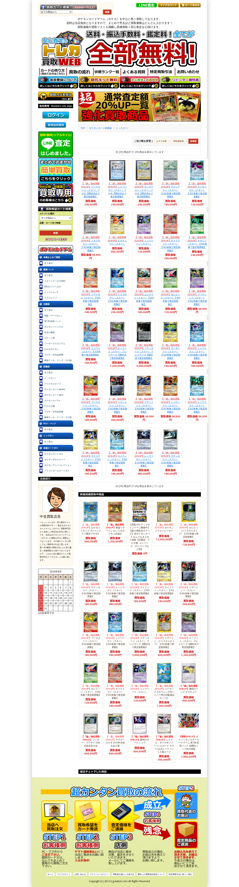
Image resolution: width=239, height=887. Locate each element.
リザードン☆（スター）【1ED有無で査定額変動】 (117, 405)
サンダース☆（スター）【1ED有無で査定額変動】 (170, 351)
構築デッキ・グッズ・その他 (58, 360)
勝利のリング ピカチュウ (188, 688)
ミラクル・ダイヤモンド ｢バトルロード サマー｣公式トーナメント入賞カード (164, 744)
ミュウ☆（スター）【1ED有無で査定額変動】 (91, 350)
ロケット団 (49, 337)
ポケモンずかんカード (54, 459)
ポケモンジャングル (53, 326)
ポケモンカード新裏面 (100, 128)
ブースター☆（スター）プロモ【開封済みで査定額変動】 (90, 190)
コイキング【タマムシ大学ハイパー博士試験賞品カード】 (164, 692)
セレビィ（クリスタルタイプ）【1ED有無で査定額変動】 (189, 530)
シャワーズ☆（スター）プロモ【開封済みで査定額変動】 (117, 190)
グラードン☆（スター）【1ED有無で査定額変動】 (144, 405)
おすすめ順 (161, 141)
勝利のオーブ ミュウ (139, 739)
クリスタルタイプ (52, 383)
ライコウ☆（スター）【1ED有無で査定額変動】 (91, 459)
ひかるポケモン (51, 349)
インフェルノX (51, 292)
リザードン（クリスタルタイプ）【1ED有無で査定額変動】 (164, 641)
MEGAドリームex (52, 286)
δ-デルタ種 (49, 406)
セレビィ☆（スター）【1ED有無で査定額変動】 (170, 297)
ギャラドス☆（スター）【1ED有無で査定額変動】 (170, 244)
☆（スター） (122, 128)
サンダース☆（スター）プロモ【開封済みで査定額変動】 (143, 190)
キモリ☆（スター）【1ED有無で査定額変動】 (197, 242)
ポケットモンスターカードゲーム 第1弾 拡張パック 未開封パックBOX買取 (188, 742)
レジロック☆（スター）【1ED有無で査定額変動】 (170, 405)
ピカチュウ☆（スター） (117, 240)
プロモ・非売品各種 (53, 354)
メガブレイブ (50, 297)
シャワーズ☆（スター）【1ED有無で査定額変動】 (197, 351)
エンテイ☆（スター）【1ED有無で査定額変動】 (144, 297)
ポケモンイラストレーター (164, 527)
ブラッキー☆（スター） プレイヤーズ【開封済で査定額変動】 (143, 351)
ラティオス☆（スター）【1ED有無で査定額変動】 (170, 459)
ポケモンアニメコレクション (58, 465)
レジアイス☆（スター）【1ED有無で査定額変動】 (197, 405)
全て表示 (48, 263)
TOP (83, 128)
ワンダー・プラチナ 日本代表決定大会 (90, 741)
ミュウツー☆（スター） (143, 240)
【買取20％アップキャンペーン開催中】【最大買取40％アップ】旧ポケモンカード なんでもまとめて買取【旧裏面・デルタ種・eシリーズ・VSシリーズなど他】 (139, 537)
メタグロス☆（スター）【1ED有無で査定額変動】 (91, 244)
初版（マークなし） (53, 315)
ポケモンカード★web (54, 389)
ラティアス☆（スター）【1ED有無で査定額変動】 (170, 190)
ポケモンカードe (52, 400)
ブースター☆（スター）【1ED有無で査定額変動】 (91, 405)
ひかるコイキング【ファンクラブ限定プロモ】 (90, 529)
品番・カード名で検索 (50, 222)
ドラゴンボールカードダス (56, 470)
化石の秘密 (49, 332)
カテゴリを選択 (47, 213)
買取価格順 (178, 141)
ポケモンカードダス (53, 453)
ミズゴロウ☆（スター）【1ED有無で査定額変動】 (117, 297)
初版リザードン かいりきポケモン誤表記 (115, 529)
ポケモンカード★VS (53, 394)
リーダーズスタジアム (54, 343)
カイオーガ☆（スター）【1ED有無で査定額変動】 (197, 190)
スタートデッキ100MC (55, 280)
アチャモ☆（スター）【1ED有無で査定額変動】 (91, 297)
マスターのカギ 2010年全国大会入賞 (115, 741)
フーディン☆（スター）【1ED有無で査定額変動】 (197, 297)
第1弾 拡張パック (52, 321)
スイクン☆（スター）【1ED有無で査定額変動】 (117, 459)
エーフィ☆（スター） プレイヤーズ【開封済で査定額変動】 (117, 351)
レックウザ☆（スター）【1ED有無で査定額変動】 (144, 459)
